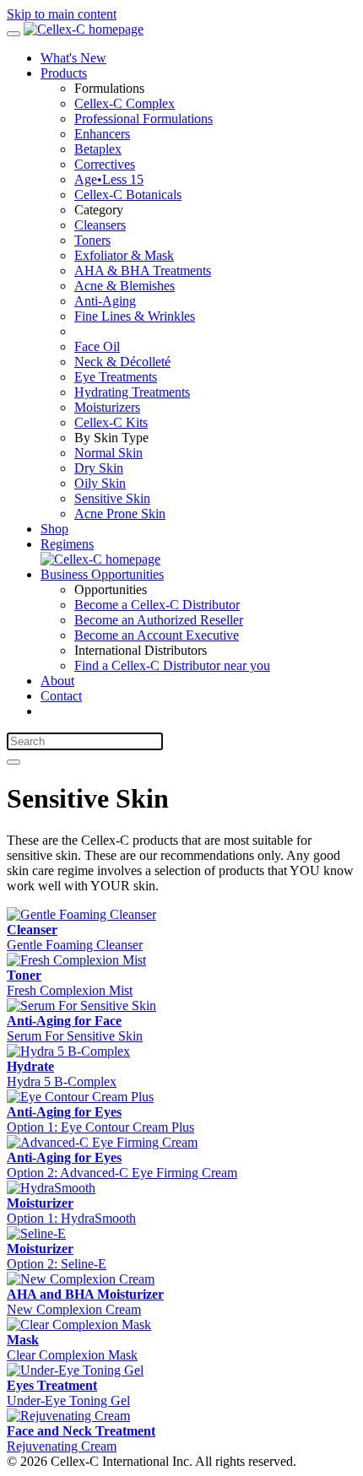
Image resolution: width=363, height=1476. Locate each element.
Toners (92, 240)
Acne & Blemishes (124, 285)
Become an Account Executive (156, 635)
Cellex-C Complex (124, 103)
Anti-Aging (105, 301)
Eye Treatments (115, 377)
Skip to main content (61, 14)
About (57, 680)
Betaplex (98, 149)
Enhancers (102, 134)
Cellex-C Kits (111, 422)
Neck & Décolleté (122, 361)
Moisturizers (107, 407)
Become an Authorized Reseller (158, 620)
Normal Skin (108, 453)
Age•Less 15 (109, 179)
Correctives (104, 164)
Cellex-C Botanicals (128, 194)
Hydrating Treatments (132, 392)
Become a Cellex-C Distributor (157, 604)
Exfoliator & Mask (124, 255)
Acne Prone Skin (119, 513)
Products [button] (64, 73)
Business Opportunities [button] (102, 574)
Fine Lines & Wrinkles (134, 316)
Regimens (67, 544)
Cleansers (100, 225)
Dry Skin (98, 468)
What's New (73, 58)
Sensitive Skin (112, 498)
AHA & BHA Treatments (142, 270)
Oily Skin (100, 483)
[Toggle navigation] (13, 33)
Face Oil (97, 346)
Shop (54, 529)
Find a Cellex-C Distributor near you (172, 665)
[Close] (13, 762)
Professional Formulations (143, 118)
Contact (61, 696)
